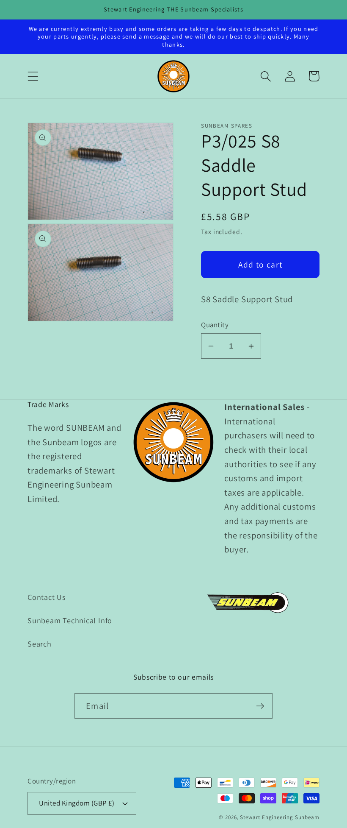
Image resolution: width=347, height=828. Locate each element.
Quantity (215, 324)
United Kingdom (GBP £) (76, 803)
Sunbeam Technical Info (70, 620)
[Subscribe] (260, 706)
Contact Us (47, 597)
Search (40, 643)
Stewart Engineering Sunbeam (279, 817)
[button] (33, 76)
